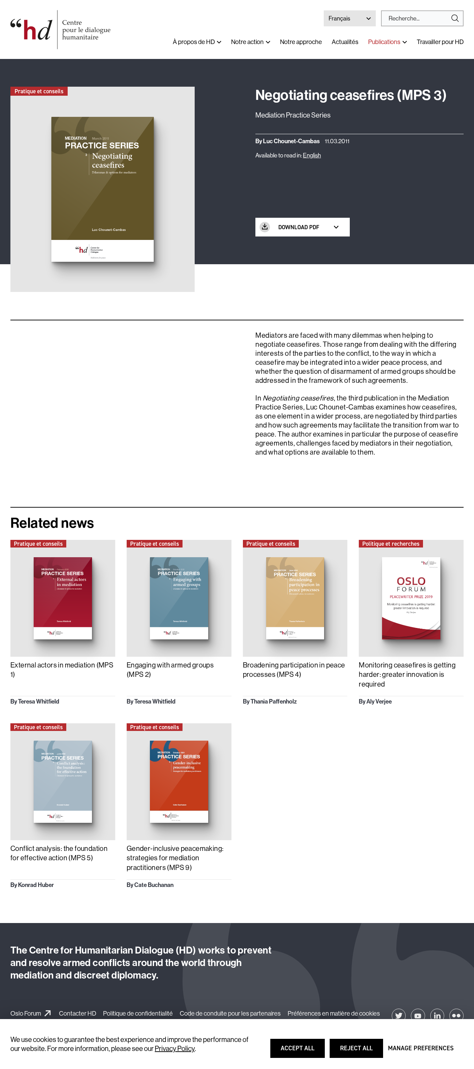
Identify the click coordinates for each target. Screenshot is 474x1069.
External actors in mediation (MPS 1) (61, 670)
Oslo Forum (25, 1013)
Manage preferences (421, 1051)
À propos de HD (194, 42)
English (312, 155)
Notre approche (301, 42)
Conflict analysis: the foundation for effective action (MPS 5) (59, 853)
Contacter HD (77, 1013)
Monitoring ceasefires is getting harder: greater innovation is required (407, 674)
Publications (384, 42)
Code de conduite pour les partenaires (230, 1013)
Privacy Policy (175, 1048)
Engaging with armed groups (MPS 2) (170, 670)
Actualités (345, 42)
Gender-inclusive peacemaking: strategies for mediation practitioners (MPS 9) (175, 858)
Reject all (361, 1051)
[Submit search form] (422, 18)
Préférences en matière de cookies (334, 1013)
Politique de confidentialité (138, 1013)
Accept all (302, 1051)
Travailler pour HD (440, 42)
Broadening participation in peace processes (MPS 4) (294, 670)
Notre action (247, 42)
